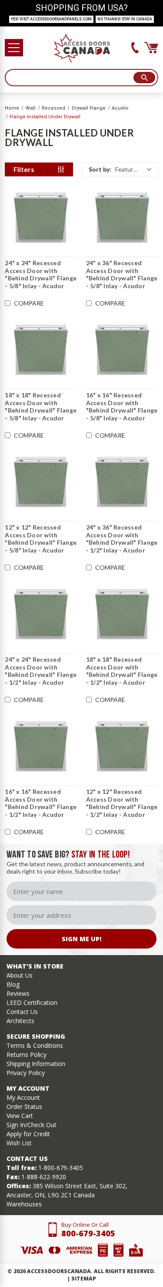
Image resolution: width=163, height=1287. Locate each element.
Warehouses (24, 1204)
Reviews (18, 993)
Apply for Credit (28, 1134)
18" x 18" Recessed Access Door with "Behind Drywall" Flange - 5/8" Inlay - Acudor (41, 406)
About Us (20, 975)
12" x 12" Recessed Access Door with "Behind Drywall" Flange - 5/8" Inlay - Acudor (41, 538)
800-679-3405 (88, 1233)
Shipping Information (36, 1064)
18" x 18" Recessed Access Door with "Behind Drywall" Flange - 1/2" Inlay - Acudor (122, 671)
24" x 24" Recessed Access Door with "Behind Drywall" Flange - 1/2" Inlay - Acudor (41, 671)
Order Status (24, 1106)
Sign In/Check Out (32, 1125)
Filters (23, 169)
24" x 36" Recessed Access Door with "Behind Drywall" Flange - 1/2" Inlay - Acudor (122, 538)
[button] (120, 169)
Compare (29, 303)
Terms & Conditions (35, 1045)
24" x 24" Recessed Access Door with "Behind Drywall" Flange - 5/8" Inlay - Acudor (41, 274)
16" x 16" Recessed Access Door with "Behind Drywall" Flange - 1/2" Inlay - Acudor (41, 803)
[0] (151, 47)
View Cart (20, 1116)
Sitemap (83, 1278)
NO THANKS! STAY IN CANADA (124, 19)
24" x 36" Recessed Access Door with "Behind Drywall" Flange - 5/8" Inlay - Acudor (122, 274)
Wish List (19, 1143)
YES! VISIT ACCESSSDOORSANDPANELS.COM (51, 19)
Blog (13, 984)
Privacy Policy (26, 1073)
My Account (23, 1097)
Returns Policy (27, 1054)
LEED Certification (32, 1002)
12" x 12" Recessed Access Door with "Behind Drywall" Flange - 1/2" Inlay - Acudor (122, 803)
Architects (20, 1021)
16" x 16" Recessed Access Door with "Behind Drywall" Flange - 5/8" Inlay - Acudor (122, 406)
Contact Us (22, 1012)
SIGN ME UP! (81, 939)
